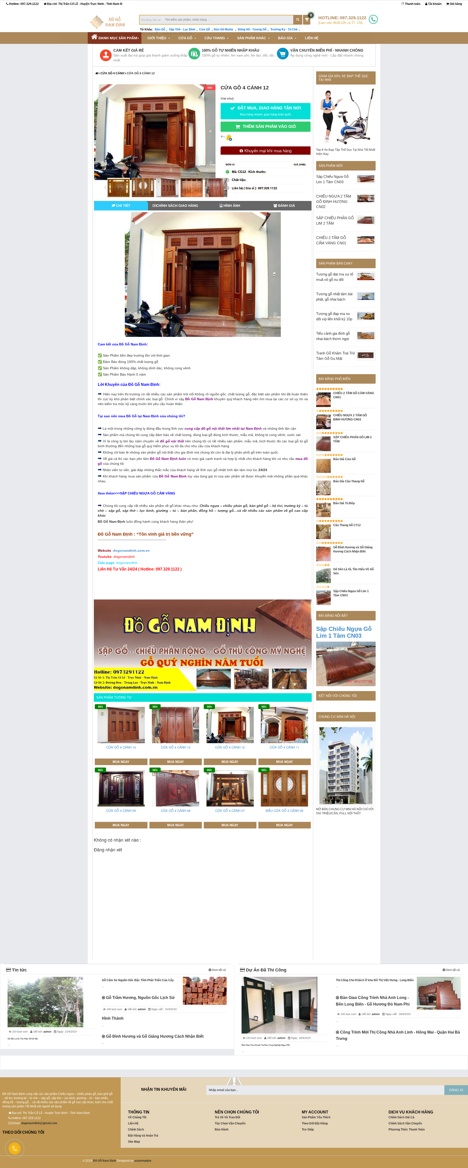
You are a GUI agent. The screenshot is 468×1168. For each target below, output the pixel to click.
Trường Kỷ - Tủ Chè (284, 29)
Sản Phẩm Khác (251, 38)
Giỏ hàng (455, 4)
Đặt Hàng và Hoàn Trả (143, 1135)
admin (47, 1031)
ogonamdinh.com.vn (131, 550)
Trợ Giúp (308, 1129)
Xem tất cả (218, 970)
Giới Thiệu (156, 38)
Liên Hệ (311, 38)
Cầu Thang (215, 38)
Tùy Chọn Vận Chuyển (230, 1123)
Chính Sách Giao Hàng (177, 206)
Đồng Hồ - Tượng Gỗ (252, 29)
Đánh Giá (286, 206)
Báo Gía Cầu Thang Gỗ (348, 481)
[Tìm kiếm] (297, 20)
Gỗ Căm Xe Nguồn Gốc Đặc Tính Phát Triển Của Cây (138, 980)
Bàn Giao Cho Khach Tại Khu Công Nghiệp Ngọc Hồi (266, 1045)
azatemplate (142, 1160)
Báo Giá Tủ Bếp (344, 503)
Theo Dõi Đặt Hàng (315, 1123)
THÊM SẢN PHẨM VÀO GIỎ (269, 126)
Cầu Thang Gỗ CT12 (347, 525)
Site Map (134, 1141)
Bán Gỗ (160, 29)
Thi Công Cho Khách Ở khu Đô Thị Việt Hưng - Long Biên (375, 980)
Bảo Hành (221, 1129)
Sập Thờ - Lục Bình (182, 29)
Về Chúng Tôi (137, 1117)
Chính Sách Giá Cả (401, 1117)
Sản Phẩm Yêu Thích (316, 1117)
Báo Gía (285, 38)
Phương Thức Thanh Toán (407, 1129)
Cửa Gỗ (204, 29)
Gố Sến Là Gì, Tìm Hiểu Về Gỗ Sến (23, 1039)
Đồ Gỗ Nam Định (104, 1160)
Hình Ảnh (231, 206)
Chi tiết (122, 206)
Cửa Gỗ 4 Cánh (112, 73)
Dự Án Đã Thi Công (265, 970)
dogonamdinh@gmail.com (39, 1123)
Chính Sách (136, 1129)
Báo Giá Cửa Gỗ (344, 459)
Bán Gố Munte (224, 29)
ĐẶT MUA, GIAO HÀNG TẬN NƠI (268, 111)
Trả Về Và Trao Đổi (227, 1117)
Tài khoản (434, 4)
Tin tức (19, 970)
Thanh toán (412, 4)
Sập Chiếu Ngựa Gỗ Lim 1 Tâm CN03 (344, 632)
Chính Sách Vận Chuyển (405, 1123)
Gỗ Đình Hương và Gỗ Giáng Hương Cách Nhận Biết (154, 1036)
